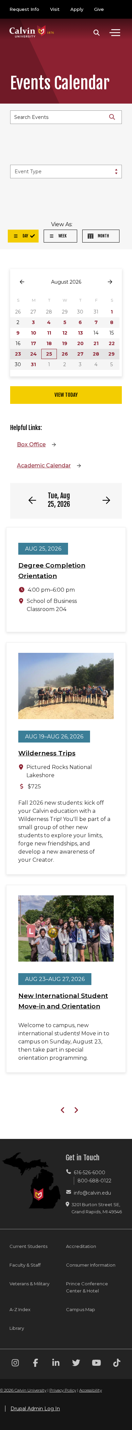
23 (18, 354)
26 (65, 354)
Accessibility (90, 1390)
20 (80, 343)
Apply (76, 9)
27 (80, 354)
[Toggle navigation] (114, 32)
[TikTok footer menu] (117, 1364)
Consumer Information (90, 1265)
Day (25, 235)
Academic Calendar (44, 465)
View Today (66, 395)
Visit (55, 9)
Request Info (24, 9)
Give (99, 9)
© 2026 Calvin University (23, 1390)
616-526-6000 (89, 1172)
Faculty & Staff (25, 1265)
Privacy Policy (62, 1390)
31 (33, 364)
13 (80, 333)
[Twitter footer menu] (76, 1364)
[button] (97, 33)
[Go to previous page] (22, 282)
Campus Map (80, 1309)
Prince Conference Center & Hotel (87, 1287)
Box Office (31, 444)
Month (103, 235)
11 (49, 333)
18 (49, 343)
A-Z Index (19, 1309)
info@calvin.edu (92, 1193)
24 (33, 354)
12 (64, 333)
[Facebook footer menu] (35, 1364)
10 (33, 333)
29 (111, 354)
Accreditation (81, 1246)
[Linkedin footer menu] (56, 1364)
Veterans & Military (29, 1283)
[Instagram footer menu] (15, 1364)
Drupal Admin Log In (35, 1409)
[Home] (32, 25)
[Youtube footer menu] (96, 1364)
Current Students (28, 1246)
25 (49, 354)
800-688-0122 (94, 1181)
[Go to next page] (110, 282)
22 (112, 343)
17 (33, 343)
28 (96, 354)
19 (64, 343)
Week (62, 235)
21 (95, 343)
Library (16, 1328)
